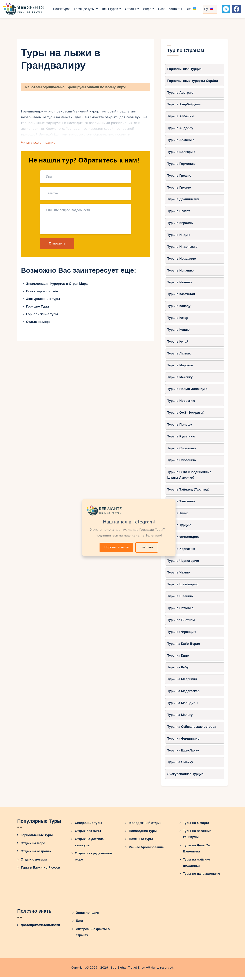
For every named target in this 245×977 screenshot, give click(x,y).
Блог (79, 921)
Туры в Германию (181, 164)
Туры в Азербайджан (184, 104)
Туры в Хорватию (181, 549)
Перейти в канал (116, 547)
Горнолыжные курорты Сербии (192, 81)
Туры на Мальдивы (182, 703)
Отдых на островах (36, 851)
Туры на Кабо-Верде (183, 644)
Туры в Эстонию (180, 608)
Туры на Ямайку (180, 762)
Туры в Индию (178, 235)
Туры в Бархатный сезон (40, 867)
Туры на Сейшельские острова (191, 726)
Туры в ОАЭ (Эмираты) (185, 412)
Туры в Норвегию (181, 401)
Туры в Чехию (178, 572)
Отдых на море (38, 322)
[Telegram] (226, 9)
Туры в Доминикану (183, 199)
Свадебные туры (88, 823)
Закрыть (146, 547)
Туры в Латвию (179, 353)
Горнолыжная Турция (184, 69)
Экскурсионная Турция (185, 774)
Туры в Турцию (179, 525)
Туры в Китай (177, 341)
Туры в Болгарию (181, 152)
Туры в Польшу (179, 424)
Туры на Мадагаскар (183, 691)
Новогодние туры (143, 831)
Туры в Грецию (179, 175)
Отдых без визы (88, 831)
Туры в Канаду (178, 306)
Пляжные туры (141, 839)
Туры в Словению (181, 460)
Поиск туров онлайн (42, 291)
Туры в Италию (179, 282)
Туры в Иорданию (181, 258)
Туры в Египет (178, 211)
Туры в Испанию (180, 270)
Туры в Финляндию (183, 537)
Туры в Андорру (180, 128)
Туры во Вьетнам (181, 620)
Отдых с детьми (34, 859)
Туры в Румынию (181, 436)
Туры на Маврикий (182, 679)
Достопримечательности (40, 925)
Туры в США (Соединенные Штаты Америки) (189, 475)
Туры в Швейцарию (182, 584)
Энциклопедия (87, 913)
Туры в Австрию (180, 92)
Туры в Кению (178, 329)
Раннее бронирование (146, 847)
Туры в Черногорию (183, 561)
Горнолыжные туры (42, 314)
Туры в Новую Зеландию (187, 389)
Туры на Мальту (180, 715)
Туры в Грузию (179, 187)
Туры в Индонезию (182, 247)
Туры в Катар (177, 318)
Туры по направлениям (201, 873)
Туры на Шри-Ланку (183, 750)
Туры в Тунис (177, 513)
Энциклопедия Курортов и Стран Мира (56, 283)
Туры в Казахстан (181, 294)
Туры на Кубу (178, 667)
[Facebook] (236, 9)
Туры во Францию (181, 632)
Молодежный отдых (145, 823)
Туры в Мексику (180, 377)
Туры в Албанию (180, 116)
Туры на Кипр (178, 655)
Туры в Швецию (180, 596)
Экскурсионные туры (43, 299)
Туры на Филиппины (183, 738)
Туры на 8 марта (196, 823)
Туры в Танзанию (181, 501)
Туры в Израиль (180, 223)
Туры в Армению (180, 140)
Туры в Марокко (180, 365)
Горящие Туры (37, 306)
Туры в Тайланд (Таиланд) (188, 489)
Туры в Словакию (181, 448)
